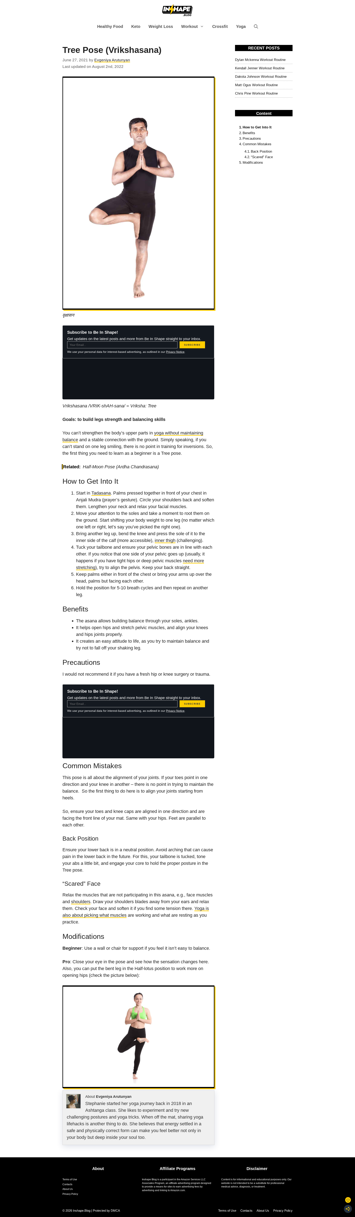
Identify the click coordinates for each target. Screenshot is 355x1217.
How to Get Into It (257, 127)
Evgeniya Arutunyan (113, 1097)
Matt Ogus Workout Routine (256, 85)
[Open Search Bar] (256, 26)
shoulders (80, 901)
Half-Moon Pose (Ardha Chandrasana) (121, 466)
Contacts (67, 1184)
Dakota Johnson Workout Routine (261, 77)
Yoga (241, 26)
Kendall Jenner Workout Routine (260, 68)
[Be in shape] (177, 9)
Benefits (249, 133)
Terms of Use (69, 1179)
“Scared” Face (262, 157)
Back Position (261, 151)
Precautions (252, 139)
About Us (67, 1189)
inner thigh (165, 540)
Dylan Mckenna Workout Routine (260, 60)
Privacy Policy (70, 1194)
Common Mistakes (257, 144)
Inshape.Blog (81, 1210)
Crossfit (220, 26)
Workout (189, 26)
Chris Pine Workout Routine (256, 93)
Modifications (253, 163)
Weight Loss (161, 26)
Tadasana (101, 493)
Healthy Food (110, 26)
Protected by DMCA (106, 1210)
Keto (135, 26)
